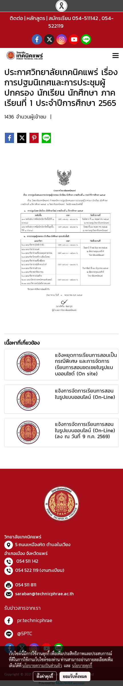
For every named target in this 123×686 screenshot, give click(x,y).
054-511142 (85, 18)
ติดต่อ (16, 18)
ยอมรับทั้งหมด (75, 676)
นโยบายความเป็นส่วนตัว (42, 665)
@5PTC (24, 633)
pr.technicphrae (34, 620)
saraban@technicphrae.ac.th (44, 593)
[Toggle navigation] (115, 56)
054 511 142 (27, 561)
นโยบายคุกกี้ (82, 665)
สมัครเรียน (60, 18)
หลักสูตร (36, 18)
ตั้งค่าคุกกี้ (45, 676)
